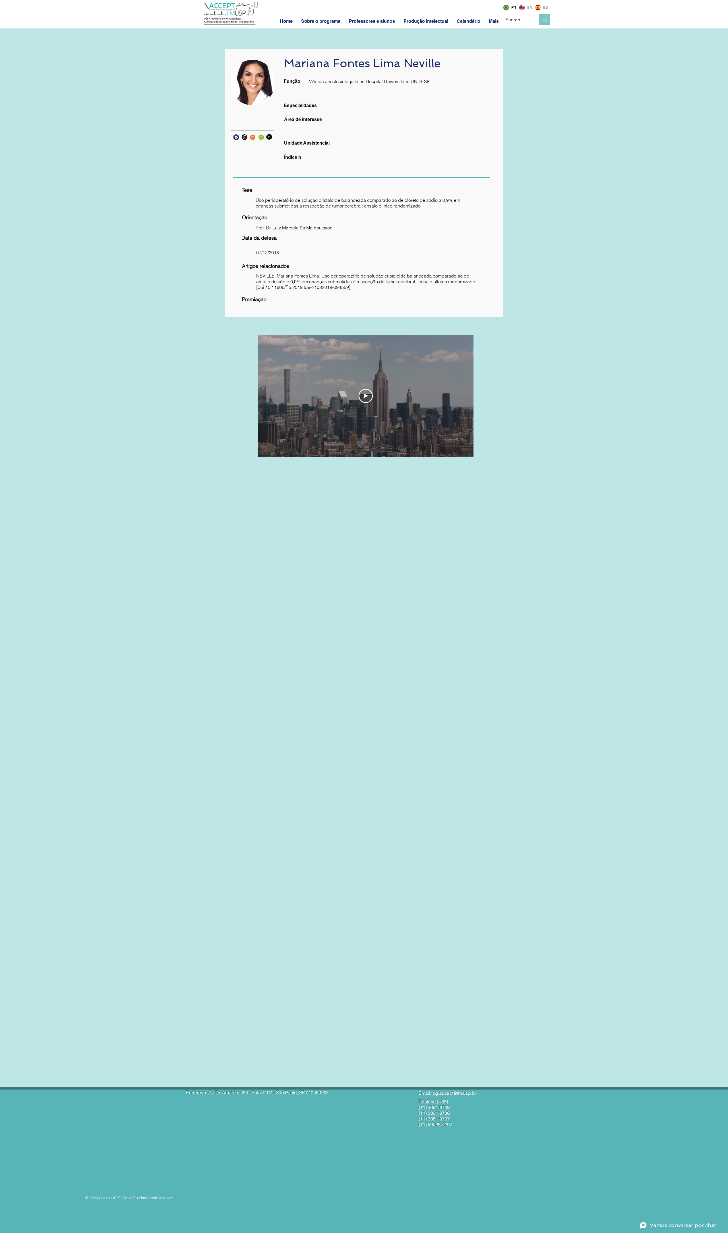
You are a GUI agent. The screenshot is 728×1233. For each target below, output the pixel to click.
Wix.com (166, 1197)
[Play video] (366, 396)
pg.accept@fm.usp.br (454, 1093)
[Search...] (544, 19)
